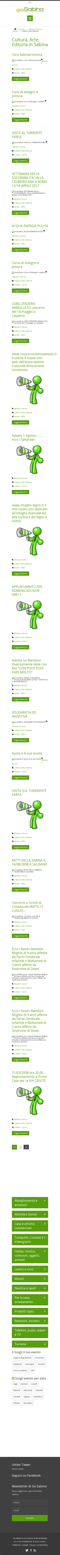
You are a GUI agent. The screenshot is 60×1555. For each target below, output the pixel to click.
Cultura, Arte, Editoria (23, 69)
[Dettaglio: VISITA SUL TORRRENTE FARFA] (30, 829)
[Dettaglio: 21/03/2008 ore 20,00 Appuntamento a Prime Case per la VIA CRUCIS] (30, 1115)
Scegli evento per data (30, 1378)
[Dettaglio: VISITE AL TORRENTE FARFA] (29, 142)
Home (42, 1541)
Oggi (15, 1384)
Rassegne (30, 1364)
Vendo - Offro (19, 73)
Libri (32, 1370)
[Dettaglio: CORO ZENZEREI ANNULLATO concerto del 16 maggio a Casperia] (30, 323)
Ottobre (16, 1403)
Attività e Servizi (19, 106)
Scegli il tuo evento (27, 1352)
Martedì (16, 1390)
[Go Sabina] (15, 29)
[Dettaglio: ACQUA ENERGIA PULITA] (28, 231)
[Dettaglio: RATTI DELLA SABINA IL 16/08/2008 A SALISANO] (30, 871)
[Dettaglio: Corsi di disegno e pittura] (28, 101)
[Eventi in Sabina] (30, 2)
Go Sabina (17, 1538)
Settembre (37, 1396)
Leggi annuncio (20, 78)
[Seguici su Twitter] (26, 1550)
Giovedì (39, 1390)
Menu (30, 18)
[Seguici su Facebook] (31, 1550)
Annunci (21, 29)
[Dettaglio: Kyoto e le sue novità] (26, 759)
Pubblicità (16, 1545)
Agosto (27, 1396)
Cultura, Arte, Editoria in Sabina (30, 42)
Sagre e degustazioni (22, 1357)
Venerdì (16, 1396)
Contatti (25, 1545)
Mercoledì (28, 1390)
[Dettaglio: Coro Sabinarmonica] (26, 60)
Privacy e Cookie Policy (38, 1545)
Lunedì (34, 1384)
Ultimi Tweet (21, 1464)
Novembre (28, 1403)
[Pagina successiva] (26, 1147)
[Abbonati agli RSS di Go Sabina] (34, 1550)
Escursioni (39, 1357)
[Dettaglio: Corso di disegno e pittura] (28, 272)
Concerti (41, 1364)
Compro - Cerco (20, 154)
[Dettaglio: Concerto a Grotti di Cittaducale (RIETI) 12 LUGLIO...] (30, 918)
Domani (24, 1384)
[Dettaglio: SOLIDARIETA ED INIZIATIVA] (29, 722)
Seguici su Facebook (26, 1475)
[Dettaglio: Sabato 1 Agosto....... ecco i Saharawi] (30, 474)
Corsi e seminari (20, 1370)
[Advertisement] (30, 1175)
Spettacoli (17, 1364)
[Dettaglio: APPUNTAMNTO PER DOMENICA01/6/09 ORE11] (30, 629)
